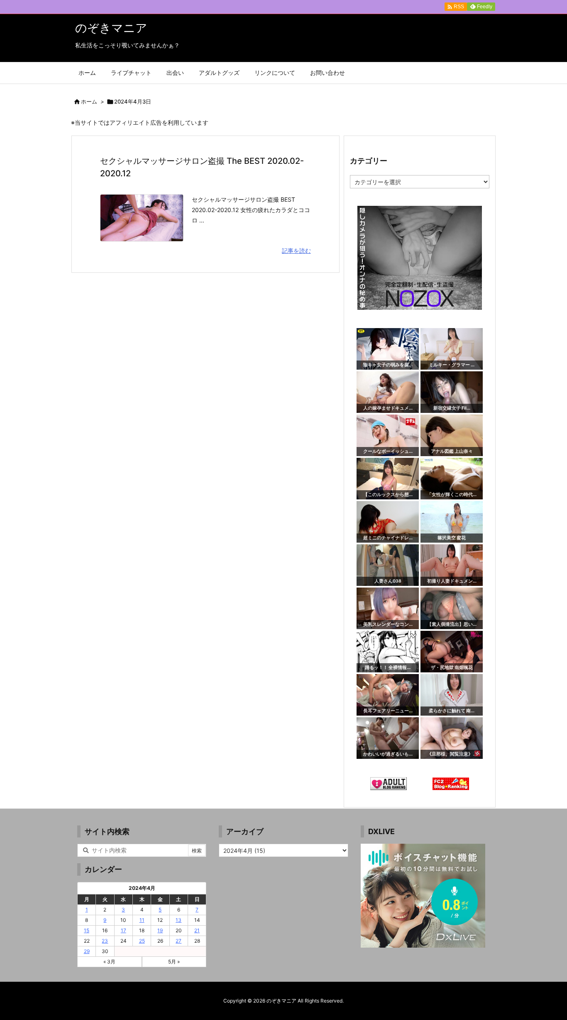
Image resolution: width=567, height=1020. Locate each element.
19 (160, 930)
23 (105, 941)
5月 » (174, 961)
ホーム (89, 101)
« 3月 (109, 961)
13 (178, 920)
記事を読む (296, 250)
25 (142, 941)
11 (141, 920)
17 (123, 930)
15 (86, 930)
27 (178, 941)
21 (197, 930)
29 (87, 951)
